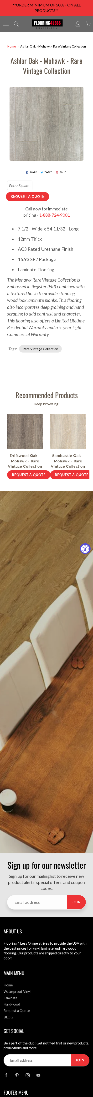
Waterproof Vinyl (17, 992)
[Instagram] (27, 1075)
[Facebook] (6, 1075)
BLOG (8, 1017)
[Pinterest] (17, 1075)
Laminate (10, 998)
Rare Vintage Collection (40, 349)
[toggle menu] (5, 23)
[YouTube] (38, 1075)
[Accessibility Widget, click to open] (85, 548)
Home (11, 46)
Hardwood (12, 1004)
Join (76, 902)
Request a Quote (17, 1011)
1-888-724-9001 (54, 215)
